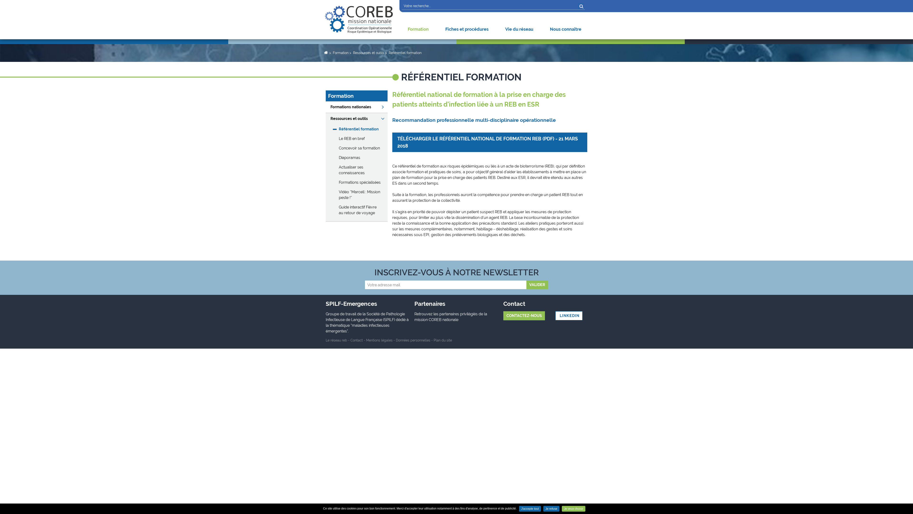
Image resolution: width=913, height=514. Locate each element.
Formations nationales (350, 107)
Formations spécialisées (360, 182)
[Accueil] (359, 19)
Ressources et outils (368, 53)
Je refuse (551, 508)
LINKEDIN (568, 315)
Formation (418, 29)
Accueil (325, 52)
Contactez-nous (524, 315)
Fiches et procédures (467, 29)
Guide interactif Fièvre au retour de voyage (358, 210)
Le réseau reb (336, 340)
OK (581, 6)
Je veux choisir (573, 508)
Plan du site (443, 340)
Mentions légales (379, 340)
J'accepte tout (530, 508)
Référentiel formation (405, 53)
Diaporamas (349, 157)
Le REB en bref (352, 138)
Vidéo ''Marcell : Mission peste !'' (359, 195)
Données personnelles (413, 340)
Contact (356, 340)
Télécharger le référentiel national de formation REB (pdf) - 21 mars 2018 (487, 142)
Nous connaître (565, 29)
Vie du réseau (519, 29)
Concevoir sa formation (359, 148)
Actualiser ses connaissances (352, 170)
